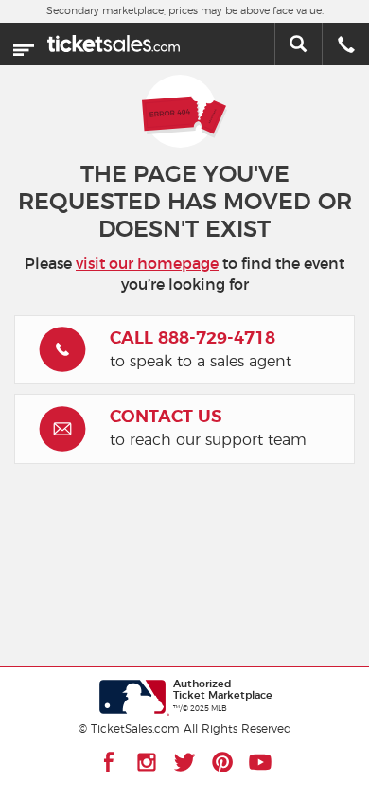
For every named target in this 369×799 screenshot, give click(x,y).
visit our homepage (147, 264)
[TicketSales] (113, 40)
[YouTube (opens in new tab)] (260, 762)
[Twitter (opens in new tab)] (184, 762)
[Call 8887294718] (346, 46)
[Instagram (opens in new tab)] (147, 762)
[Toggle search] (298, 44)
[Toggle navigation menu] (23, 44)
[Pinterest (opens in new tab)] (222, 762)
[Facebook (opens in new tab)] (109, 762)
